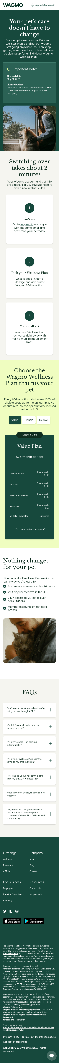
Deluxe (43, 420)
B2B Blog (7, 900)
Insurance (8, 865)
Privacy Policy (11, 1036)
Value (14, 420)
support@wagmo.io (45, 5)
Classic (29, 420)
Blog (31, 865)
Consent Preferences (15, 1041)
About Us (33, 859)
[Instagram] (17, 911)
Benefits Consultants (13, 894)
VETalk (6, 871)
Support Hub (35, 894)
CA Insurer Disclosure (43, 1036)
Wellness (7, 859)
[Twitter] (5, 911)
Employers (8, 888)
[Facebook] (11, 911)
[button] (50, 710)
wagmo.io (27, 224)
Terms (25, 1036)
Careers (33, 871)
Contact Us (35, 888)
